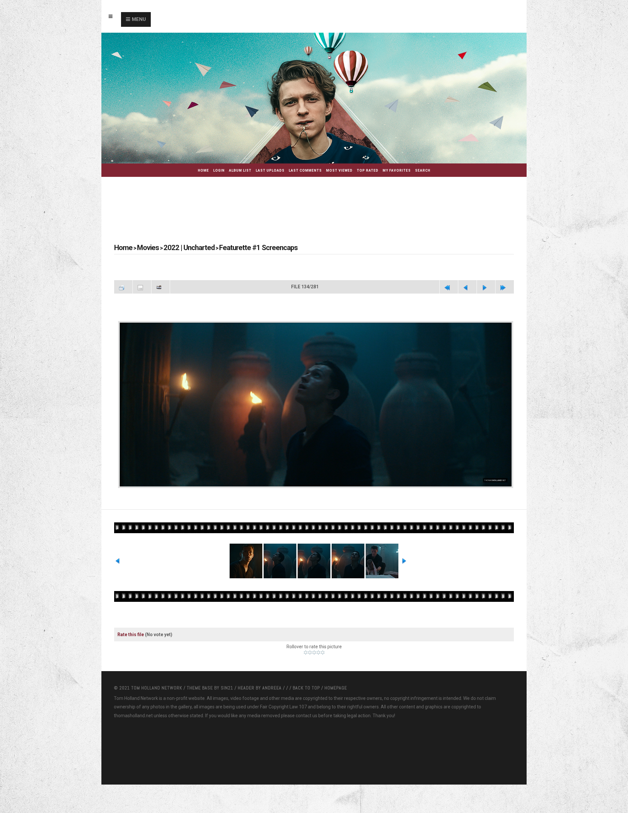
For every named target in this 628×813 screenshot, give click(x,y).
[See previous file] (467, 286)
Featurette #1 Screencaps (232, 247)
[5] (323, 671)
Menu (139, 19)
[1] (306, 671)
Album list (240, 170)
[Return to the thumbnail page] (123, 286)
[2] (310, 671)
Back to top (306, 706)
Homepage (335, 706)
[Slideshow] (160, 286)
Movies (142, 247)
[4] (318, 671)
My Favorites (397, 170)
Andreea (272, 706)
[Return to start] (448, 286)
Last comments (305, 170)
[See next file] (486, 286)
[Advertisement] (314, 201)
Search (422, 170)
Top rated (367, 170)
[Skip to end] (504, 286)
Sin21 (228, 706)
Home (203, 170)
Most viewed (339, 170)
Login (219, 170)
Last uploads (270, 170)
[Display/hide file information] (141, 286)
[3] (314, 671)
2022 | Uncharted (176, 247)
